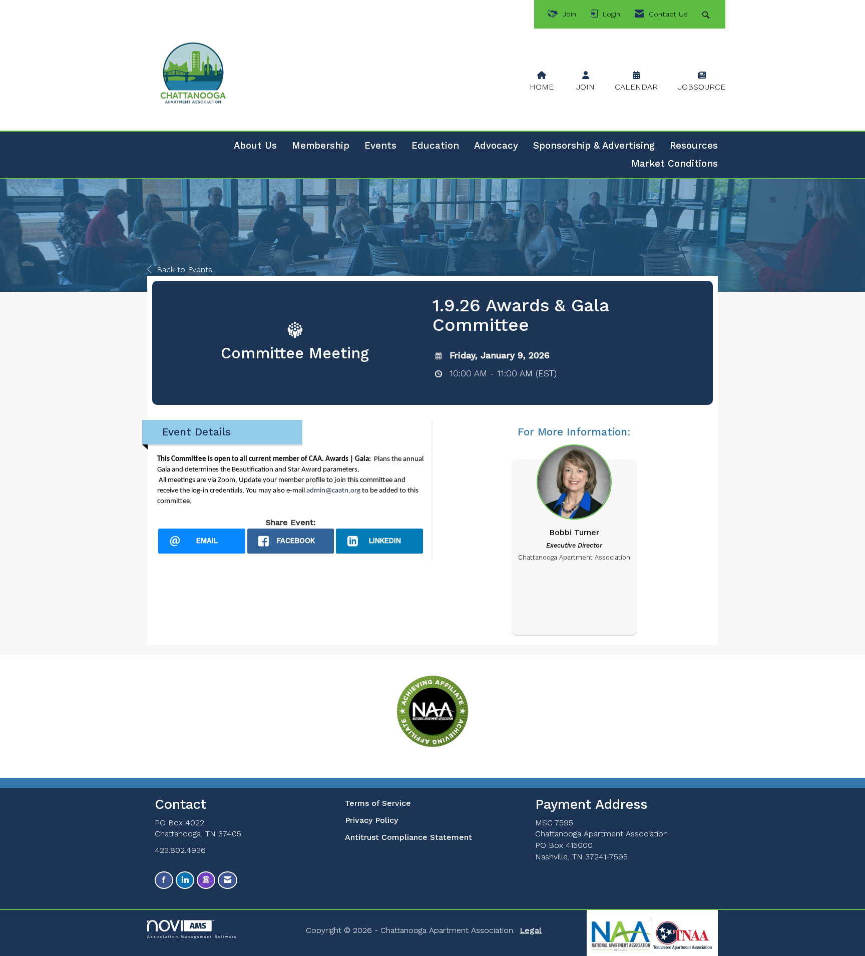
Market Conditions (674, 163)
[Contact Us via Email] (227, 880)
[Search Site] (707, 14)
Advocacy (496, 145)
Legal (531, 930)
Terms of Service (378, 803)
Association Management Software (192, 936)
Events (380, 145)
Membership (320, 145)
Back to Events (184, 269)
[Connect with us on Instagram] (206, 880)
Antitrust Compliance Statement (408, 837)
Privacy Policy (371, 820)
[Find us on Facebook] (164, 880)
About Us (255, 145)
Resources (694, 145)
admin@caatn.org (333, 491)
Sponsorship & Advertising (594, 145)
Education (435, 145)
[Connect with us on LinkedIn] (185, 880)
